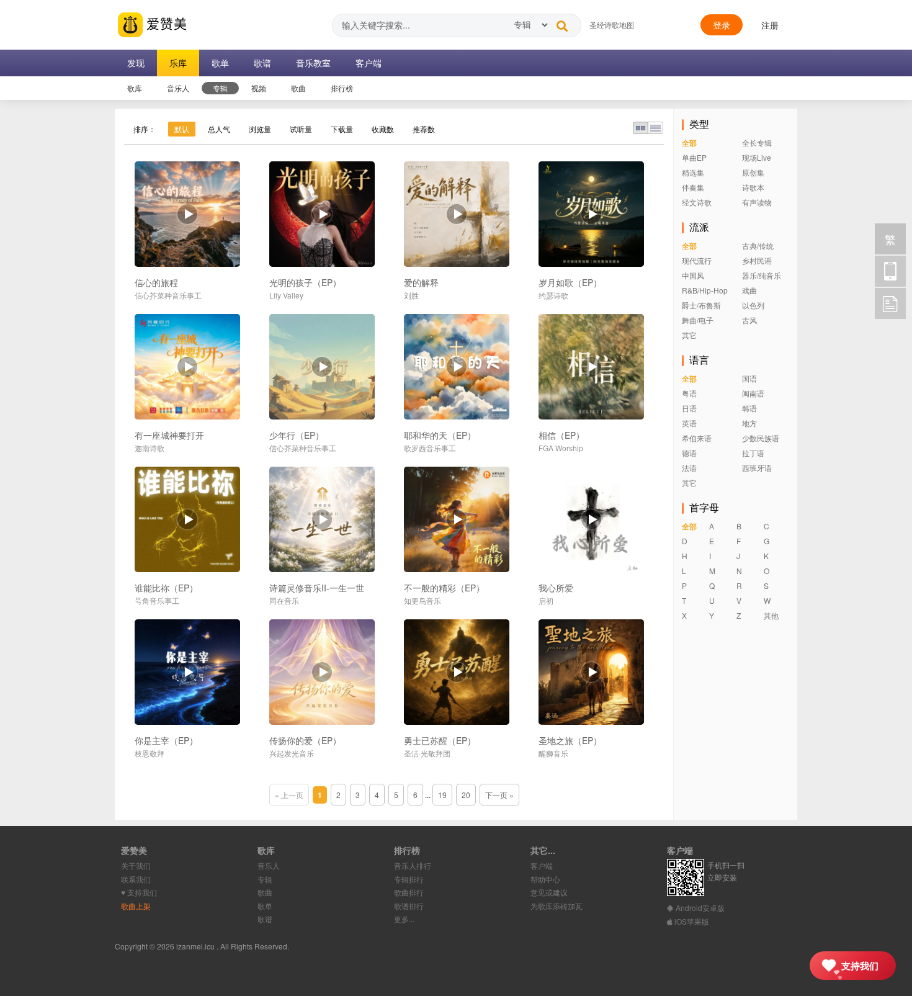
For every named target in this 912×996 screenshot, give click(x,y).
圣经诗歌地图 (611, 24)
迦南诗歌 (149, 447)
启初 (546, 600)
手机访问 (890, 271)
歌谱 (264, 918)
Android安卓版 (699, 907)
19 (442, 794)
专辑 (264, 879)
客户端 (541, 865)
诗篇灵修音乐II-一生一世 (316, 587)
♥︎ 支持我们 (139, 892)
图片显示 (640, 128)
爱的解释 (421, 282)
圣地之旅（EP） (570, 740)
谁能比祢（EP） (166, 587)
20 (466, 794)
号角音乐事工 (157, 600)
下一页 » (499, 794)
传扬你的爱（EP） (305, 740)
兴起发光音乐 (291, 753)
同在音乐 (284, 600)
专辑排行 (409, 879)
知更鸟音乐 (422, 600)
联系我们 (136, 879)
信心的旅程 (156, 282)
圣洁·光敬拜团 (427, 753)
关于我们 (136, 865)
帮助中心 (545, 879)
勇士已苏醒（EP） (440, 740)
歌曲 (264, 892)
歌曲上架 (136, 905)
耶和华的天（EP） (440, 435)
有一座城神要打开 (169, 435)
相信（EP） (561, 435)
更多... (404, 918)
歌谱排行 (409, 905)
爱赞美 (165, 23)
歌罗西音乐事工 (430, 447)
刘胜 (411, 295)
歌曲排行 (409, 892)
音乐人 (268, 865)
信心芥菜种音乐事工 (168, 295)
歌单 (264, 905)
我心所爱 (556, 587)
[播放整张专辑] (187, 214)
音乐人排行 (412, 865)
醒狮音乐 (553, 753)
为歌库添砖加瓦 (556, 905)
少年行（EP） (296, 435)
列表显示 (655, 128)
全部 (689, 142)
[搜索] (562, 23)
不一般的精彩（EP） (444, 587)
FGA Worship (561, 447)
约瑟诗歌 (553, 295)
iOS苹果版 (691, 921)
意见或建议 (549, 892)
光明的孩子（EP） (305, 282)
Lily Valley (286, 295)
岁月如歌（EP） (570, 282)
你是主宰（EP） (166, 740)
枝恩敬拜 (149, 753)
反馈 (890, 303)
